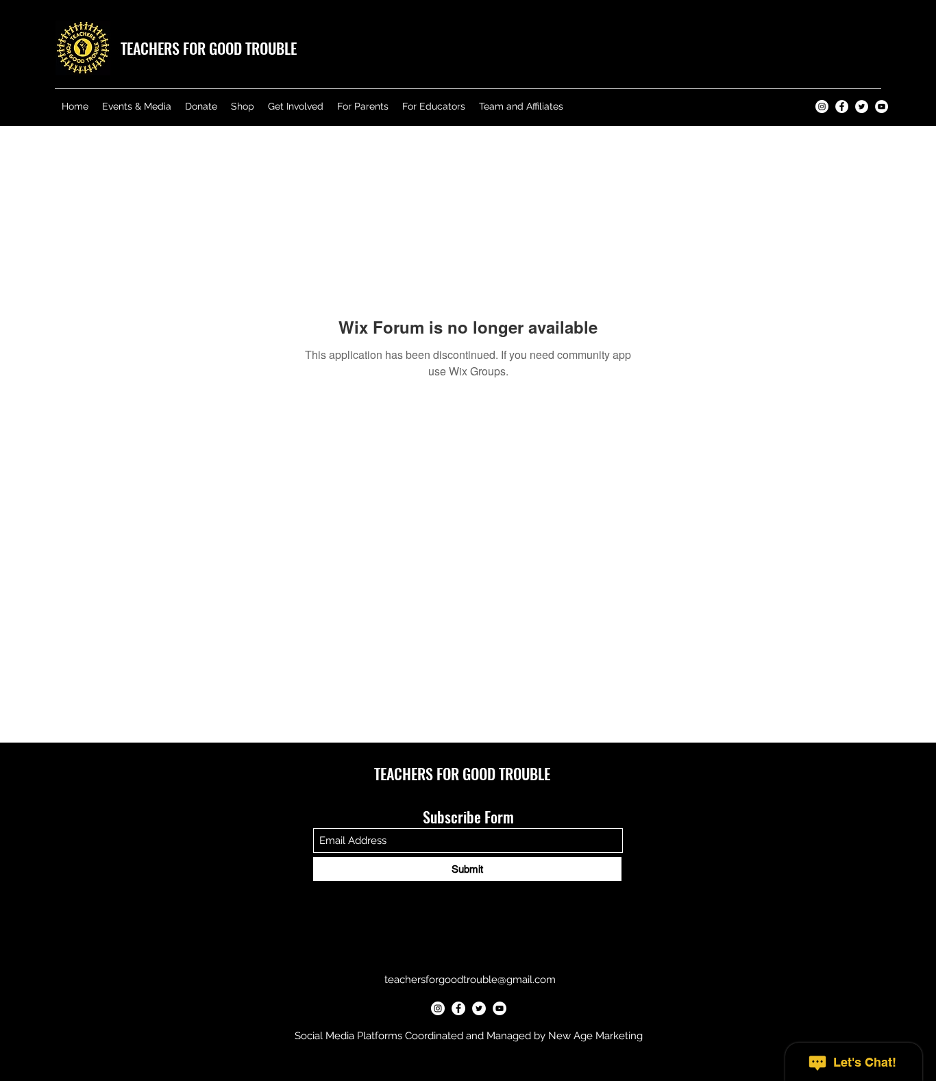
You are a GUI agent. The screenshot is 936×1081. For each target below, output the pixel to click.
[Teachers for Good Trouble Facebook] (841, 106)
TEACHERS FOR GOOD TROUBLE (209, 48)
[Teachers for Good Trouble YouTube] (881, 106)
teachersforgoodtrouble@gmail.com (470, 979)
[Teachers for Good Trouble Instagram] (821, 106)
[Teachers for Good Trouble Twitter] (861, 106)
